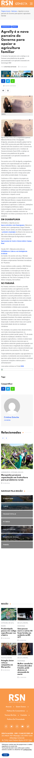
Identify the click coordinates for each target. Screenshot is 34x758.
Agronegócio (5, 472)
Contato (23, 715)
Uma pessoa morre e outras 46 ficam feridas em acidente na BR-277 (24, 633)
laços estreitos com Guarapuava (12, 225)
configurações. (27, 750)
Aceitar (5, 755)
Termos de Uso (10, 715)
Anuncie (9, 707)
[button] (3, 438)
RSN (22, 366)
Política (4, 657)
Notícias (14, 11)
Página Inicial (5, 11)
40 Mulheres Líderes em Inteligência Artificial (14, 252)
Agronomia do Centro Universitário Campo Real (16, 242)
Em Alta (20, 472)
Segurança (21, 626)
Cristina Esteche (10, 66)
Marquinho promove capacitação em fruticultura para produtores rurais (14, 477)
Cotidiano (14, 472)
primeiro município (9, 232)
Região (3, 626)
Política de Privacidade (16, 719)
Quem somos (21, 707)
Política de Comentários (16, 711)
